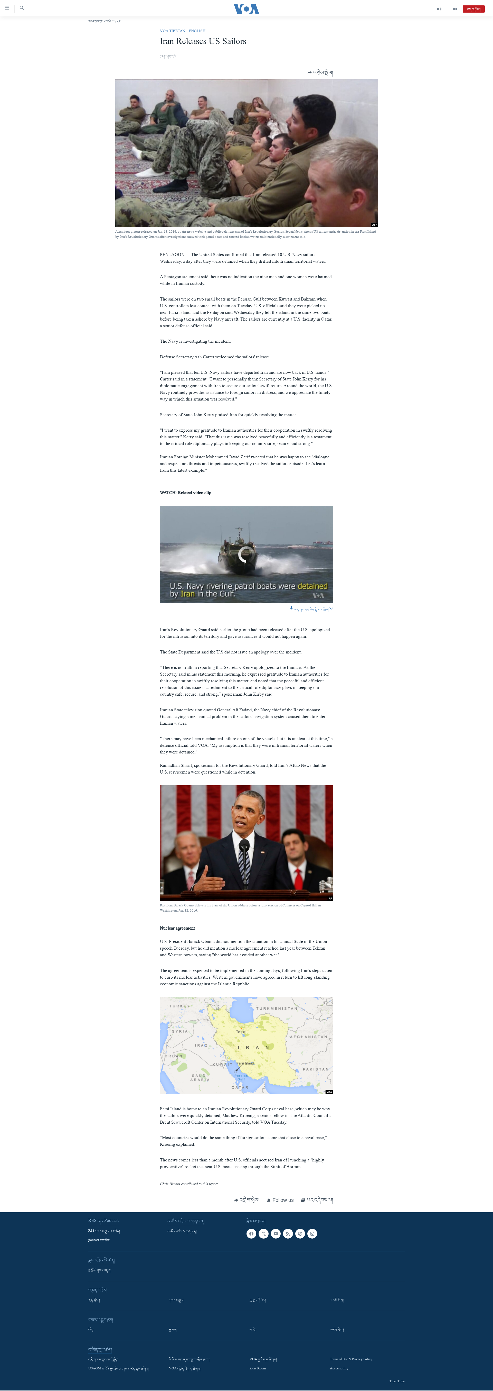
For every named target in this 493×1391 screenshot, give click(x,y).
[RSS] (288, 1234)
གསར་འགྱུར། (176, 1300)
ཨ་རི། (252, 1330)
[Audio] (439, 9)
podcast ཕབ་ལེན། (99, 1240)
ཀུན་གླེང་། (94, 1300)
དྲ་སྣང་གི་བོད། (258, 1300)
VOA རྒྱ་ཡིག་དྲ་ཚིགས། (263, 1359)
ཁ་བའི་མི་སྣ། (337, 1300)
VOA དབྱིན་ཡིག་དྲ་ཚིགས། (185, 1369)
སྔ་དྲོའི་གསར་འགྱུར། (99, 1270)
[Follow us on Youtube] (276, 1234)
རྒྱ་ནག (173, 1330)
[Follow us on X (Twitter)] (263, 1234)
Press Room (258, 1369)
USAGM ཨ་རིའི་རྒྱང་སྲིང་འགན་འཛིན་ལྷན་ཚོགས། (118, 1369)
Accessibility (339, 1369)
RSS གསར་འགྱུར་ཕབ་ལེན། (104, 1231)
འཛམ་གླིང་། (337, 1330)
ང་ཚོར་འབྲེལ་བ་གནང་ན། (182, 1231)
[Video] (455, 9)
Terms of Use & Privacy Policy (351, 1359)
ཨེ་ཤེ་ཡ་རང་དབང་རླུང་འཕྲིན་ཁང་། (189, 1359)
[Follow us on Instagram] (312, 1234)
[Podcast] (300, 1234)
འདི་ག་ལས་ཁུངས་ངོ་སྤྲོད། (103, 1359)
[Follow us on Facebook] (251, 1234)
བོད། (90, 1330)
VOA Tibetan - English (182, 32)
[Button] (320, 73)
